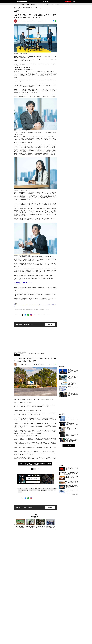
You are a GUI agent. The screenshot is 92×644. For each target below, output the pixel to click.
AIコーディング (54, 488)
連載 (43, 4)
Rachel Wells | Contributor (23, 364)
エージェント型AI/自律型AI (52, 490)
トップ (15, 7)
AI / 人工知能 (19, 488)
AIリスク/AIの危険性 (37, 490)
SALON (64, 4)
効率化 (39, 488)
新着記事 (23, 4)
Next (56, 524)
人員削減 (43, 488)
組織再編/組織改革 (44, 490)
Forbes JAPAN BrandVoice (23, 7)
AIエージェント (48, 488)
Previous (14, 524)
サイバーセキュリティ (26, 488)
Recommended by (73, 494)
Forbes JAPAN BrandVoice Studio (24, 21)
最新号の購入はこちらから (32, 478)
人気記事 (28, 4)
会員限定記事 (33, 4)
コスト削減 (30, 490)
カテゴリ (38, 4)
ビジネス (19, 352)
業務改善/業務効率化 (25, 490)
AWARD (54, 4)
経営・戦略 (24, 352)
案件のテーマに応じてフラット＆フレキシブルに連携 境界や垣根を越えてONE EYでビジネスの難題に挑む (35, 305)
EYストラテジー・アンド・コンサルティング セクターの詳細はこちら (23, 283)
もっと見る (68, 445)
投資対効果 (19, 491)
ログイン (74, 1)
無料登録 (50, 324)
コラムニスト (49, 4)
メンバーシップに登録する (32, 481)
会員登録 (67, 1)
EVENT (69, 4)
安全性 (19, 490)
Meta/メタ (32, 488)
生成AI (36, 488)
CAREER (59, 4)
